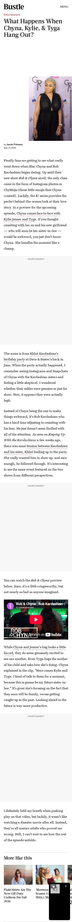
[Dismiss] (66, 886)
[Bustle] (14, 6)
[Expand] (53, 886)
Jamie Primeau (14, 144)
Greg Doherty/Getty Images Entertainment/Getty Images (70, 108)
